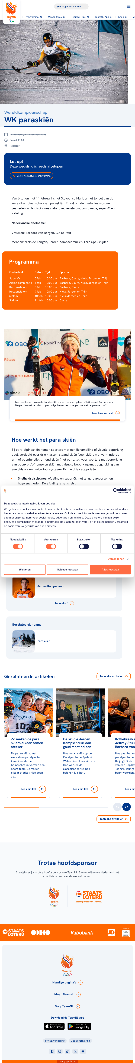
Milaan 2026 (55, 17)
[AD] (111, 932)
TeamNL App (102, 17)
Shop (121, 17)
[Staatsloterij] (13, 932)
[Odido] (40, 932)
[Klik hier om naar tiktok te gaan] (67, 1051)
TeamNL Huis (78, 17)
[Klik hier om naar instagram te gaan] (60, 1051)
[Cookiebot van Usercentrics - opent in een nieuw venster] (115, 490)
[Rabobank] (82, 932)
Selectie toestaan (67, 569)
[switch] (51, 546)
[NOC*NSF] (126, 932)
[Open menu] (128, 6)
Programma (32, 17)
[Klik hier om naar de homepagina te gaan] (11, 12)
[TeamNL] (54, 896)
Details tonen (116, 558)
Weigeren (25, 569)
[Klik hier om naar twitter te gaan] (75, 1051)
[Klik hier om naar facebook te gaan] (52, 1051)
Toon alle (111, 676)
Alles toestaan (110, 569)
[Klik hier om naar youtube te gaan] (83, 1051)
